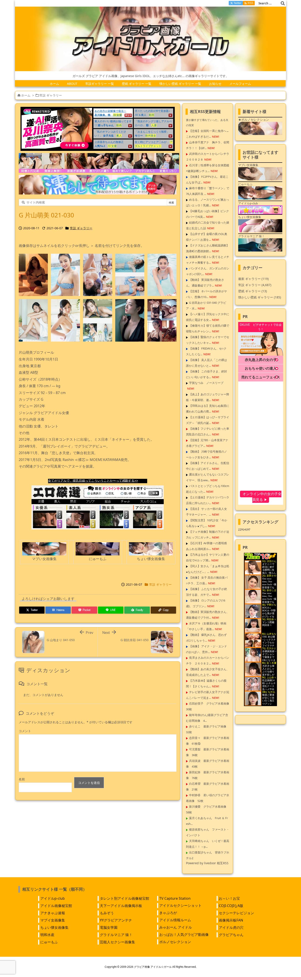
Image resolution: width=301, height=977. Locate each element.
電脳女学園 (108, 927)
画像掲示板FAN (231, 920)
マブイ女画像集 (52, 920)
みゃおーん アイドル (175, 927)
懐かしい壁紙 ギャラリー (259, 297)
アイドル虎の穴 (231, 927)
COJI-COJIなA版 (231, 905)
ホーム (25, 95)
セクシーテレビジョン (236, 912)
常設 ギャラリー (50, 95)
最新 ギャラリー (253, 279)
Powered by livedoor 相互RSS (207, 863)
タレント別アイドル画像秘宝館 (124, 898)
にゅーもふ (49, 942)
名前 (22, 779)
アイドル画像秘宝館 (56, 905)
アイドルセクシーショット (180, 905)
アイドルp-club (52, 898)
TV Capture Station (175, 898)
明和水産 (47, 934)
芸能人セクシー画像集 (117, 942)
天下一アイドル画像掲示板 (121, 905)
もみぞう (107, 912)
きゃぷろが (168, 912)
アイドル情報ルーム (175, 920)
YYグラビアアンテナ (116, 920)
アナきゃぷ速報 (52, 912)
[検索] (282, 3)
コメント (25, 731)
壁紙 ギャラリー (252, 291)
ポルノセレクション (175, 941)
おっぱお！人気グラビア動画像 (184, 934)
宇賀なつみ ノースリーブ (206, 383)
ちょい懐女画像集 (54, 927)
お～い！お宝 (229, 898)
